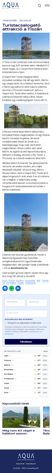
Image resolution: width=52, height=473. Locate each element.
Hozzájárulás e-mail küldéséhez (19, 319)
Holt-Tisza (8, 280)
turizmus (11, 283)
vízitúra (30, 283)
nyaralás (30, 280)
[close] (47, 5)
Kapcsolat (20, 463)
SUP (38, 280)
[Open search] (39, 5)
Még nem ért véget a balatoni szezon (18, 432)
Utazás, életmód (10, 21)
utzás (21, 283)
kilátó (20, 280)
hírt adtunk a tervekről (24, 276)
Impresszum (31, 463)
